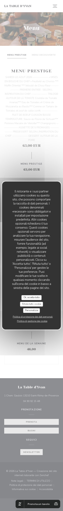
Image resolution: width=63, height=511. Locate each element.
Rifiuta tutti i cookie (31, 304)
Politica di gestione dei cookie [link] (32, 321)
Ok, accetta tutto (31, 297)
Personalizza (31, 310)
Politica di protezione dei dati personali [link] (33, 316)
